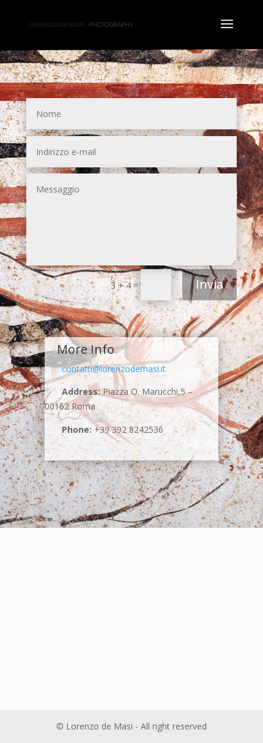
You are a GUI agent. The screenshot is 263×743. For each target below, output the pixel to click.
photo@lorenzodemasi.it (85, 560)
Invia (209, 284)
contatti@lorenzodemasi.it (105, 369)
